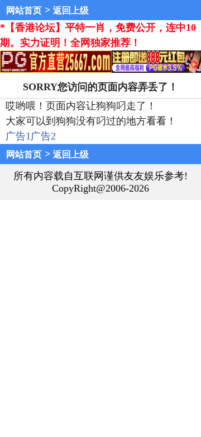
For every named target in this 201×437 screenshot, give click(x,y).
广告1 (18, 136)
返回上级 (71, 10)
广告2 (43, 136)
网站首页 (24, 10)
